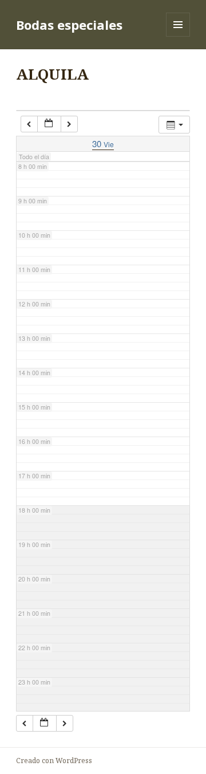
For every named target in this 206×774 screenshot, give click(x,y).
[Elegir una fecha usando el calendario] (49, 124)
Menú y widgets (178, 36)
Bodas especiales (69, 24)
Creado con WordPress (54, 760)
